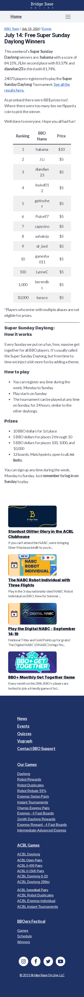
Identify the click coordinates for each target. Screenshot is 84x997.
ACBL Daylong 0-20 (32, 876)
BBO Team (11, 29)
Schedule (24, 936)
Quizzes (24, 733)
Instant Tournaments (32, 802)
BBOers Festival (31, 921)
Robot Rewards (29, 779)
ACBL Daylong (28, 854)
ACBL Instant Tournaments (37, 907)
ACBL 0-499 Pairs (29, 865)
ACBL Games (28, 845)
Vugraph (24, 741)
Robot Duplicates (30, 785)
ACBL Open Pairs (29, 860)
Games (22, 931)
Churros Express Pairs (33, 808)
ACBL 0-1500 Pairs (30, 871)
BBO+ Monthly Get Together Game (41, 677)
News (22, 718)
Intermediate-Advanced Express (41, 830)
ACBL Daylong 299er (33, 882)
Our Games (27, 764)
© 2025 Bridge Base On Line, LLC (42, 975)
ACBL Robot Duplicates (35, 895)
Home (16, 16)
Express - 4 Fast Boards (35, 813)
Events (46, 29)
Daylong (23, 774)
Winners (23, 942)
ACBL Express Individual (36, 901)
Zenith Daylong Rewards (36, 819)
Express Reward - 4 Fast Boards (42, 825)
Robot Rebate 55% (31, 791)
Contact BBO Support (36, 748)
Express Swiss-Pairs (33, 796)
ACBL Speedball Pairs (32, 890)
